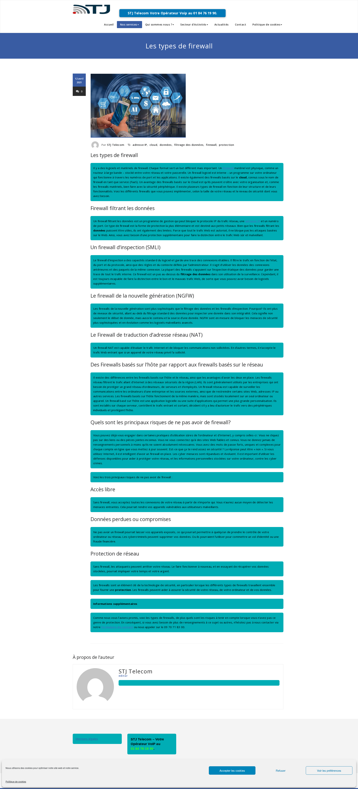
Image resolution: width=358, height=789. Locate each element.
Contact (240, 24)
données (166, 145)
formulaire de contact (117, 627)
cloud (153, 145)
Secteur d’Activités (193, 24)
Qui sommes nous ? (158, 24)
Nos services (128, 24)
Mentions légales (87, 739)
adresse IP (140, 145)
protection (226, 145)
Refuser (280, 770)
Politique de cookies (16, 781)
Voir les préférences (329, 770)
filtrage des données (188, 145)
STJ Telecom (115, 145)
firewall (211, 145)
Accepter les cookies (232, 770)
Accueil (109, 24)
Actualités (221, 24)
